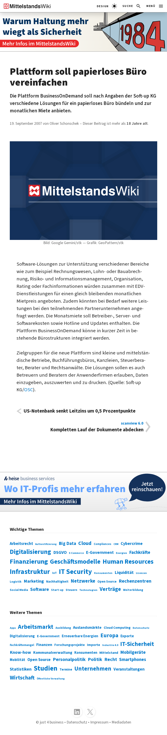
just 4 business (51, 722)
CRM (116, 544)
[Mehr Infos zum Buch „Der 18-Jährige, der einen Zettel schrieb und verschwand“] (83, 31)
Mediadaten (121, 722)
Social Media (19, 590)
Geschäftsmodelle (75, 561)
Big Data (67, 543)
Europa (109, 635)
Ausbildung (63, 628)
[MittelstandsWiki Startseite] (25, 6)
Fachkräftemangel (22, 645)
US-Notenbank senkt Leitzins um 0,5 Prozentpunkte (79, 411)
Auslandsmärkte (87, 627)
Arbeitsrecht (21, 544)
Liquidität (124, 572)
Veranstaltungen (129, 669)
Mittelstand (108, 652)
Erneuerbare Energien (80, 636)
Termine (66, 669)
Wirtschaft (22, 678)
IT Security (75, 572)
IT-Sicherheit (137, 644)
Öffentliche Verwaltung (51, 679)
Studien (45, 668)
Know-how (20, 652)
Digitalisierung (30, 551)
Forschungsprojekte (69, 645)
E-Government (100, 553)
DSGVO (60, 552)
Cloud (85, 543)
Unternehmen (92, 669)
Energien (121, 553)
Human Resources (128, 561)
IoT (54, 573)
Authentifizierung (46, 544)
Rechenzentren (135, 581)
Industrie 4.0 (110, 645)
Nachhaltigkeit (57, 581)
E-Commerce (76, 553)
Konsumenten (103, 573)
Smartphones (132, 659)
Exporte (127, 636)
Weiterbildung (133, 590)
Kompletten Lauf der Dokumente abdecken (97, 426)
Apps (13, 628)
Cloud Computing (117, 627)
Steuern (71, 590)
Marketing (34, 581)
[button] (132, 6)
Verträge (110, 589)
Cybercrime (132, 544)
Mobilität (17, 660)
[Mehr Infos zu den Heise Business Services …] (83, 491)
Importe (93, 644)
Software (39, 589)
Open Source (107, 581)
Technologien (88, 590)
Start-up (57, 590)
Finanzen (44, 644)
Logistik (16, 582)
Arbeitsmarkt (35, 627)
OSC (28, 389)
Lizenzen (141, 573)
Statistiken (21, 669)
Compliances (102, 544)
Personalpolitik (69, 659)
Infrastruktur (30, 572)
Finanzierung (29, 561)
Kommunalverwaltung (52, 652)
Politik (95, 659)
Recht (110, 659)
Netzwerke (83, 581)
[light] (107, 6)
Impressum (99, 722)
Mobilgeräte (133, 652)
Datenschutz (141, 628)
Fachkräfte (139, 552)
